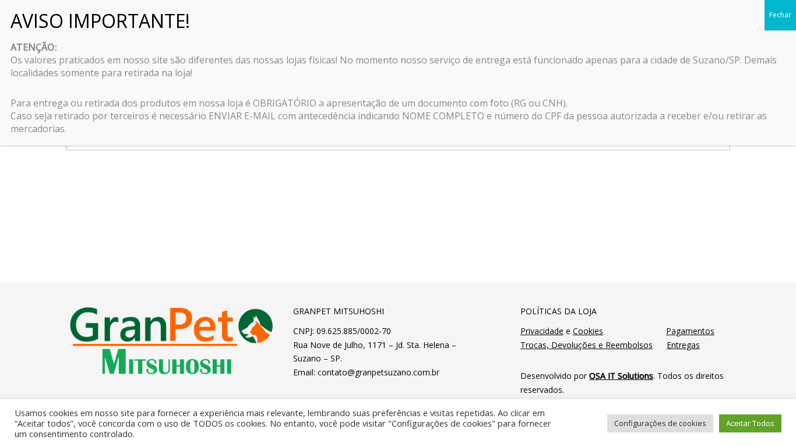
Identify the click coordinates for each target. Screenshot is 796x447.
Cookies (588, 330)
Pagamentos (690, 330)
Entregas (683, 344)
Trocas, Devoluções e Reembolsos (586, 344)
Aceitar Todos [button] (750, 423)
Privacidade (541, 330)
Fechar (780, 15)
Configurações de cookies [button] (660, 423)
